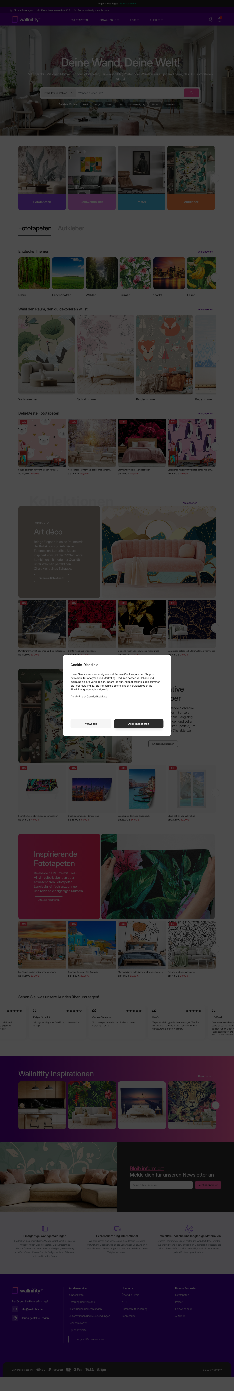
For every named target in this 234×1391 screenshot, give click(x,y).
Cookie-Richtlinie (97, 696)
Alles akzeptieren (138, 723)
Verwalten (91, 723)
